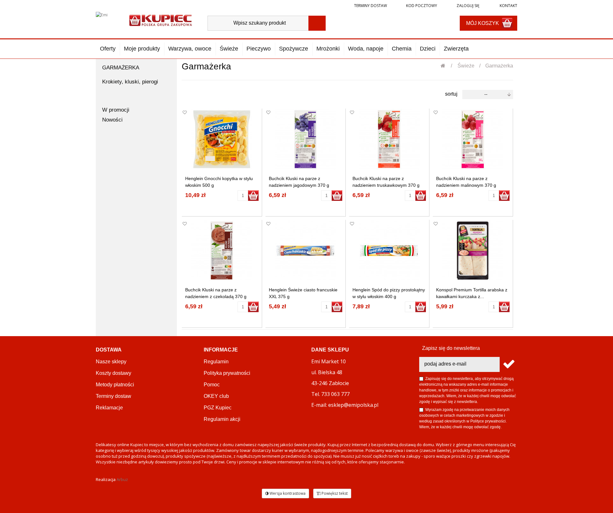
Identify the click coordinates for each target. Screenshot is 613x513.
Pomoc (212, 384)
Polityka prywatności (227, 373)
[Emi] (107, 20)
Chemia (402, 48)
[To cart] (253, 195)
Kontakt (508, 5)
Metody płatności (115, 384)
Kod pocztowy (421, 5)
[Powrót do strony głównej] (446, 65)
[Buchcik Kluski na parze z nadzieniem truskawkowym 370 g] (389, 139)
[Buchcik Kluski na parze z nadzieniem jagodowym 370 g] (305, 139)
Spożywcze (293, 48)
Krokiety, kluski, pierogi (130, 82)
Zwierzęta (456, 48)
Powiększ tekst (334, 493)
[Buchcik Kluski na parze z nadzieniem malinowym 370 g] (472, 139)
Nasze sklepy (111, 361)
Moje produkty (142, 48)
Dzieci (427, 48)
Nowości (112, 120)
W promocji (115, 110)
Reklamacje (109, 407)
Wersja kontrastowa (287, 493)
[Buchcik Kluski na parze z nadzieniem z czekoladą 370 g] (221, 250)
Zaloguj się (468, 5)
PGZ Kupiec (217, 407)
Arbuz (122, 479)
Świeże (229, 48)
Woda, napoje (365, 48)
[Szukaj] (317, 23)
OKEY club (216, 396)
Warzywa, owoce (189, 48)
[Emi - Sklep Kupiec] (160, 20)
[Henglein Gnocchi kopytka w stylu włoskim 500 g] (221, 139)
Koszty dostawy (113, 373)
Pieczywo (258, 48)
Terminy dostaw (370, 5)
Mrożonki (328, 48)
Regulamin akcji (222, 419)
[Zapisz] (508, 364)
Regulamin (216, 361)
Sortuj (451, 94)
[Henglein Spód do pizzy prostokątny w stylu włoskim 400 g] (389, 250)
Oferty (108, 48)
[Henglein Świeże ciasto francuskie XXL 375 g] (305, 250)
